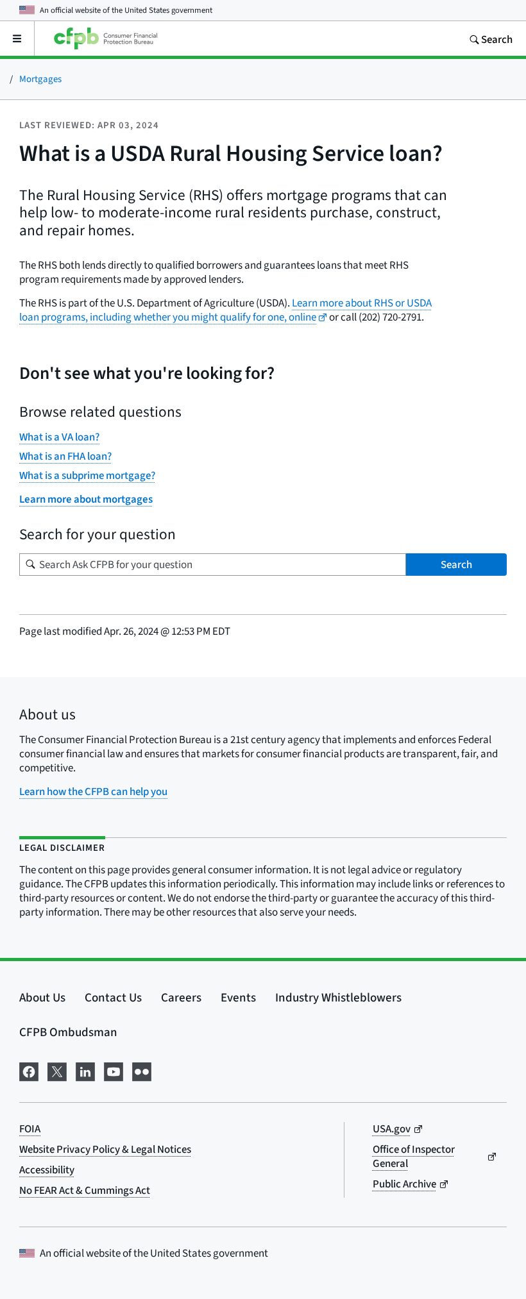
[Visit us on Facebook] (28, 1069)
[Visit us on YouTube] (113, 1069)
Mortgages (40, 78)
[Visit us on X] (57, 1069)
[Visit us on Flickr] (141, 1069)
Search (456, 564)
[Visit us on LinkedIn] (85, 1069)
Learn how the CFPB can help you (93, 791)
